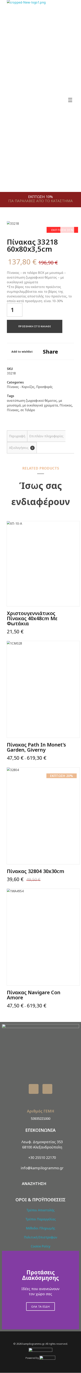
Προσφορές (44, 387)
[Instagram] (47, 1089)
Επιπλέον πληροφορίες (46, 436)
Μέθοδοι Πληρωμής (40, 1228)
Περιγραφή (17, 436)
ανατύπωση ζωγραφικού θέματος (32, 400)
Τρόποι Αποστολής (40, 1210)
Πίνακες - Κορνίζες (21, 387)
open (67, 228)
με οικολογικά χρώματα (40, 405)
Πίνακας (66, 405)
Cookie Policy (40, 1246)
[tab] (17, 436)
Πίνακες (13, 410)
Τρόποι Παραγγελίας (40, 1219)
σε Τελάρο (27, 410)
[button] (6, 1290)
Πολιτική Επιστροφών (40, 1237)
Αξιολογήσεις (21, 448)
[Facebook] (34, 1089)
